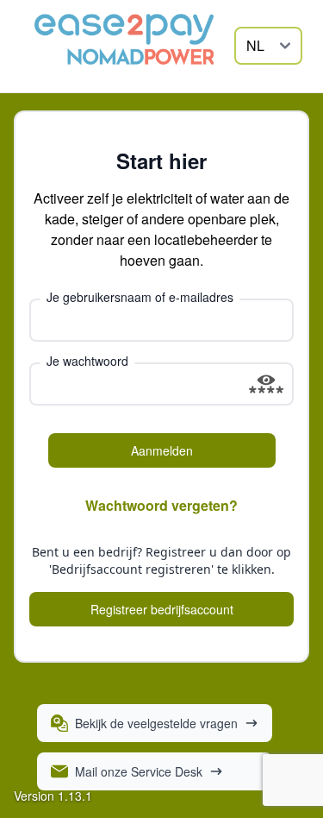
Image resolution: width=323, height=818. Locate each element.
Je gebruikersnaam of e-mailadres (140, 296)
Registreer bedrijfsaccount (161, 609)
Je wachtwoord (87, 360)
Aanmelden (162, 450)
